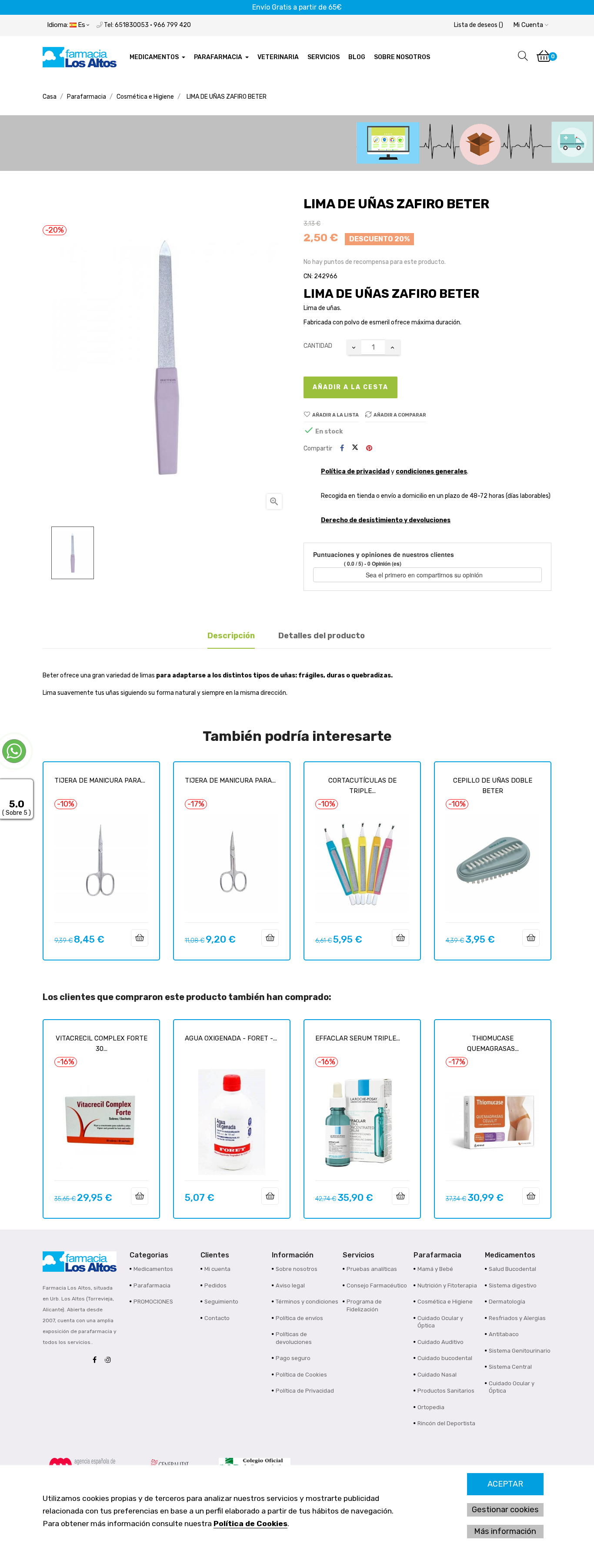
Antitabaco (504, 1334)
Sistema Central (510, 1367)
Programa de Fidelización (364, 1305)
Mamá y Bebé (435, 1269)
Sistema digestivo (513, 1285)
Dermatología (507, 1301)
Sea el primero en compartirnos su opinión (425, 574)
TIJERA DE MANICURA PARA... (99, 780)
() (478, 25)
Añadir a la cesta (350, 387)
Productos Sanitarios (445, 1390)
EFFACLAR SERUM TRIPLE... (357, 1038)
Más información (505, 1531)
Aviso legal (290, 1285)
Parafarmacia (151, 1285)
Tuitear (355, 448)
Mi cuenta (217, 1269)
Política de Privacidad (305, 1390)
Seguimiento (221, 1301)
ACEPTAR (505, 1484)
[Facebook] (96, 1360)
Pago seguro (293, 1358)
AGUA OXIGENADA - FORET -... (231, 1038)
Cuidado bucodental (444, 1358)
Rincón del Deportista (446, 1423)
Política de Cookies (250, 1523)
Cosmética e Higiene (445, 1301)
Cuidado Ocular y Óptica (440, 1322)
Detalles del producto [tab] (321, 635)
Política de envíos (299, 1318)
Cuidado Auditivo (440, 1342)
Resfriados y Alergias (517, 1318)
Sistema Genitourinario (520, 1350)
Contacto (217, 1318)
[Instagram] (110, 1360)
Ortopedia (430, 1407)
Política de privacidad (355, 471)
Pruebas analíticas (372, 1269)
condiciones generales (431, 471)
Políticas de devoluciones (294, 1338)
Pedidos (215, 1285)
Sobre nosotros (296, 1269)
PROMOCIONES (153, 1301)
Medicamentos (153, 1269)
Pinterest (369, 448)
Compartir (342, 448)
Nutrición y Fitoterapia (447, 1285)
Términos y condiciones (307, 1301)
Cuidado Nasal (437, 1374)
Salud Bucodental (512, 1269)
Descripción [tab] (231, 635)
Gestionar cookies (505, 1509)
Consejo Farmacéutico (377, 1285)
